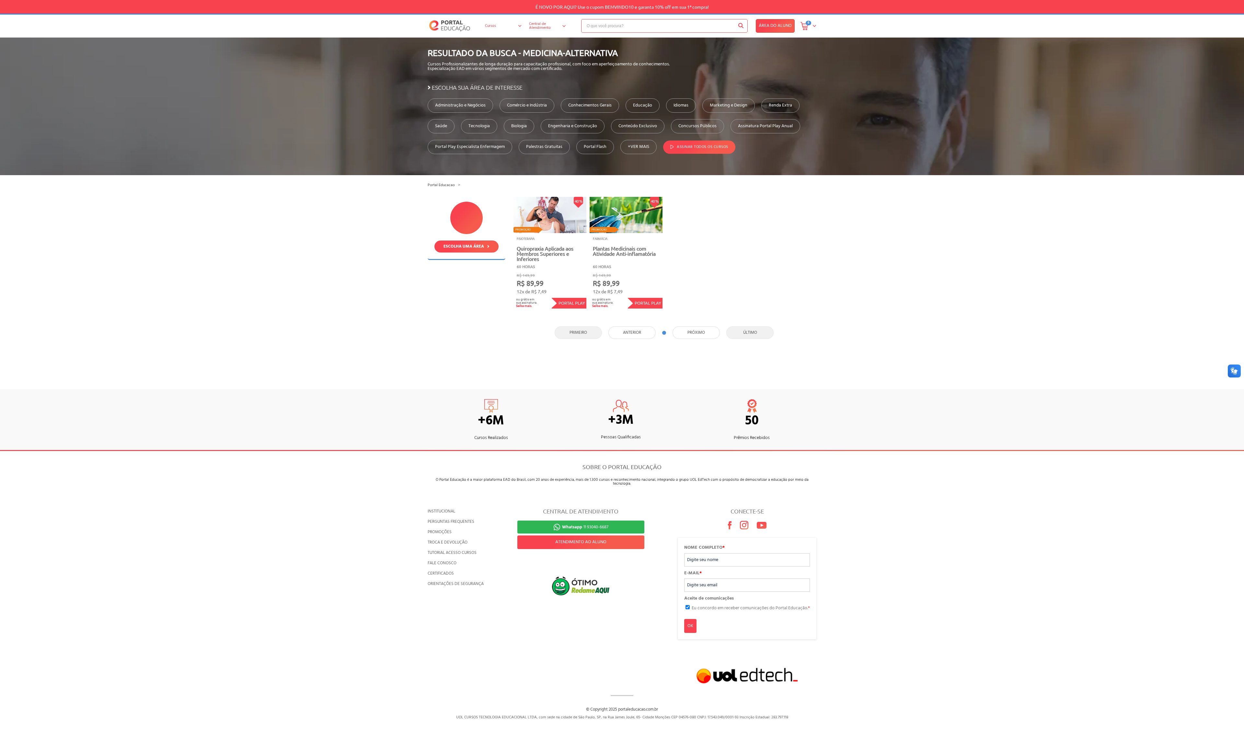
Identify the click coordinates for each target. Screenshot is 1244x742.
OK (690, 626)
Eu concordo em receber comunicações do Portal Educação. (751, 608)
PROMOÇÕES (440, 532)
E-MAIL (693, 573)
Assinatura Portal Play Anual (765, 126)
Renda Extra (780, 105)
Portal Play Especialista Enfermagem (470, 147)
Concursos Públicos (697, 126)
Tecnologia (479, 126)
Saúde (441, 126)
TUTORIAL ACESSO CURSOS (452, 552)
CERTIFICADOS (441, 573)
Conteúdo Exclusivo (637, 126)
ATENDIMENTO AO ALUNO (580, 542)
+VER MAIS (638, 147)
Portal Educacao (441, 185)
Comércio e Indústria (527, 105)
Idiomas (681, 105)
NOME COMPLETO (704, 547)
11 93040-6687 (585, 527)
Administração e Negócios (460, 105)
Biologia (519, 126)
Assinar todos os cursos (702, 147)
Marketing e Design (728, 105)
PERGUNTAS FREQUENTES (451, 521)
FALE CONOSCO (442, 563)
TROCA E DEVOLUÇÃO (447, 542)
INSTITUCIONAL (441, 511)
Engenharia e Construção (572, 126)
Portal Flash (595, 147)
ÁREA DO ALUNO (775, 25)
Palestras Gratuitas (544, 147)
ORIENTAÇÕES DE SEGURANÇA (456, 583)
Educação (642, 105)
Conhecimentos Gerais (590, 105)
